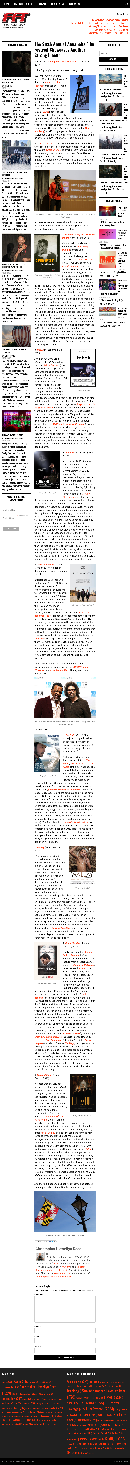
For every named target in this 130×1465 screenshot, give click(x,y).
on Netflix (83, 968)
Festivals (41, 3)
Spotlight (115, 1438)
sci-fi (8, 1416)
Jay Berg (101, 1420)
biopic (49, 1382)
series (28, 1416)
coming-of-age (27, 1394)
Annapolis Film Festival (108, 1382)
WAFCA (66, 1267)
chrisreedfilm (10, 1387)
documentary (12, 1398)
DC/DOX (79, 1397)
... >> (8, 136)
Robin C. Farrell (48, 1412)
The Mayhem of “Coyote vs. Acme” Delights (109, 19)
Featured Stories (23, 3)
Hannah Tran (13, 1403)
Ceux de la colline (61, 928)
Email (37, 1336)
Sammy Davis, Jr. (83, 259)
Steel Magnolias (54, 1040)
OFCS (56, 1263)
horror (29, 1403)
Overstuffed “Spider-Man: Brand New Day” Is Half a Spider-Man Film (99, 23)
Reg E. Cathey (47, 1132)
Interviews (74, 3)
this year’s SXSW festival (75, 822)
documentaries (47, 1394)
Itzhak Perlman (51, 365)
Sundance (47, 1416)
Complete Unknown (83, 965)
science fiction (18, 1416)
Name (37, 1326)
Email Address (9, 518)
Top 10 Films (46, 1420)
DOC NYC (89, 1397)
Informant (40, 638)
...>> (117, 225)
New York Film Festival (102, 1429)
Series (117, 1433)
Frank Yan (117, 1410)
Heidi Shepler (108, 1415)
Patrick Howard (32, 1412)
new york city (17, 1412)
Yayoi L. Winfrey (88, 1453)
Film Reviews (57, 3)
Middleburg (29, 1408)
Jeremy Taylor (110, 1420)
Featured (103, 1397)
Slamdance (71, 1439)
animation (32, 1381)
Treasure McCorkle (86, 1448)
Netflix (58, 1408)
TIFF (38, 1420)
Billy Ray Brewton (113, 1386)
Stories (71, 1443)
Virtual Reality (77, 1453)
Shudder (36, 1416)
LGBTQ (56, 1404)
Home (6, 3)
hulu (38, 1404)
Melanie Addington (114, 1425)
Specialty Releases (90, 1438)
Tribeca (27, 1423)
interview (46, 1403)
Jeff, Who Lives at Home (48, 1036)
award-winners (54, 150)
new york (6, 1412)
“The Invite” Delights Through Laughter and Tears (107, 33)
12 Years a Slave (71, 1033)
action (4, 1382)
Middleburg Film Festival (43, 1408)
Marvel (5, 1408)
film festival (36, 1398)
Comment (39, 1294)
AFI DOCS (93, 1382)
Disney (37, 1394)
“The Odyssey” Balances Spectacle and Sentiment (107, 26)
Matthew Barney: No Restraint (69, 424)
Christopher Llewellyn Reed (61, 61)
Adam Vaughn (17, 1381)
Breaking (77, 1390)
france (46, 1399)
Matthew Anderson (82, 1425)
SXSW (20, 1419)
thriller (30, 1419)
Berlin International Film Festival (89, 1386)
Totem (88, 1149)
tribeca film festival (39, 1423)
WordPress (124, 1461)
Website (37, 1346)
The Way (69, 1043)
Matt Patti (17, 1408)
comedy (16, 1393)
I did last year (45, 143)
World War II (51, 1424)
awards (42, 1382)
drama (26, 1399)
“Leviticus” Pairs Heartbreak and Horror (111, 29)
